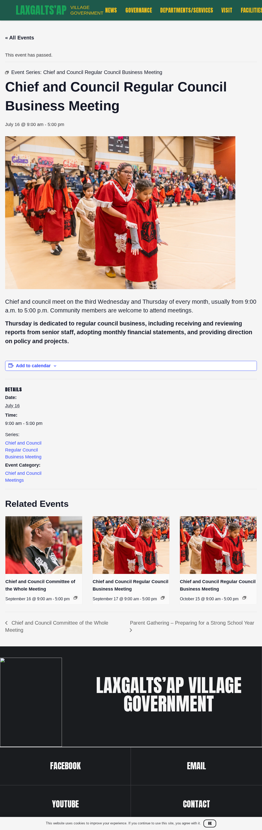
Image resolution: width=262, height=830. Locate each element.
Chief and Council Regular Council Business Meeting (23, 449)
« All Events (19, 37)
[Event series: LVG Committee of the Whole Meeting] (75, 597)
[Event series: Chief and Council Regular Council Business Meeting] (163, 597)
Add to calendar (33, 365)
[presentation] (43, 545)
